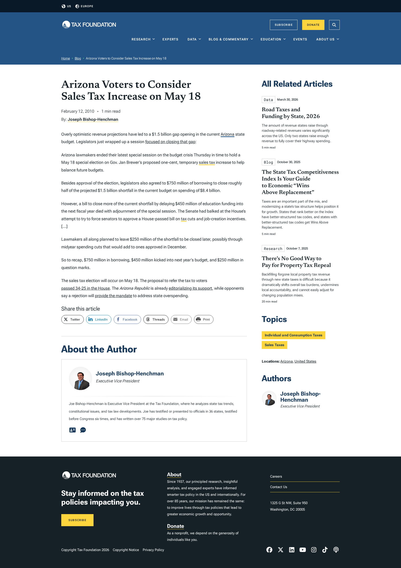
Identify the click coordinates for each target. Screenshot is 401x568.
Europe (87, 6)
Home (65, 58)
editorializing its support (190, 288)
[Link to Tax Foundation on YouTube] (303, 550)
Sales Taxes (275, 345)
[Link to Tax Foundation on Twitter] (280, 550)
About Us (325, 39)
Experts (171, 39)
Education (271, 39)
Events (301, 39)
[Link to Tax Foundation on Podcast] (336, 550)
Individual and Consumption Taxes (294, 335)
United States (305, 361)
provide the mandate (113, 295)
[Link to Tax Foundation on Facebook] (269, 550)
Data (192, 39)
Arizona (227, 134)
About (174, 474)
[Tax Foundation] (89, 25)
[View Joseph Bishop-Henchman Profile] (72, 430)
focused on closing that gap (170, 141)
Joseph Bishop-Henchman (93, 119)
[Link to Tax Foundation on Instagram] (313, 550)
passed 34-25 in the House (85, 288)
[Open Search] (334, 25)
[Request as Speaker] (83, 430)
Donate (313, 24)
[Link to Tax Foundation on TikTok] (325, 550)
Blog (78, 58)
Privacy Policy (153, 550)
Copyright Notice (126, 550)
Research (141, 39)
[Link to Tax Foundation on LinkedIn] (291, 550)
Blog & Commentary (229, 39)
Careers (276, 476)
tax (184, 218)
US (69, 6)
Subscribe (284, 24)
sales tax (207, 162)
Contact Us (278, 487)
